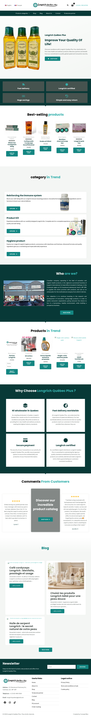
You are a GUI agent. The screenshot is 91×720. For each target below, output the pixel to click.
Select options (12, 371)
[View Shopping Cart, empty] (72, 5)
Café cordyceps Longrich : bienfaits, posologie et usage (21, 570)
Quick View (11, 133)
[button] (68, 5)
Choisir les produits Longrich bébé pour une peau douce (65, 596)
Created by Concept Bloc (80, 714)
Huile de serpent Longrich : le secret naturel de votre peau (23, 626)
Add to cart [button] (12, 153)
